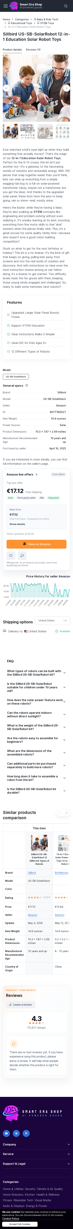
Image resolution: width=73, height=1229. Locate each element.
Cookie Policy (10, 1218)
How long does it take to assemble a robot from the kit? (32, 778)
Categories (22, 19)
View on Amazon (39, 544)
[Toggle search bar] (66, 6)
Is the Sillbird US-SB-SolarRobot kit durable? (31, 790)
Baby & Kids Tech (47, 19)
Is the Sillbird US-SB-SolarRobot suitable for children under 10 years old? (32, 687)
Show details (17, 524)
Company (9, 1144)
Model (7, 369)
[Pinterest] (26, 1133)
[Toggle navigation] (5, 6)
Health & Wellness (48, 1194)
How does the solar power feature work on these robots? (35, 701)
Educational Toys (21, 23)
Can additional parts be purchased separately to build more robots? (31, 765)
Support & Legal (14, 1163)
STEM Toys (47, 23)
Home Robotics (13, 1194)
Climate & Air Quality (50, 1189)
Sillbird (32, 872)
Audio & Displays (13, 1206)
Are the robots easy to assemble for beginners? (32, 739)
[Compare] (22, 555)
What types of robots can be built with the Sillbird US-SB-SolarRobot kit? (34, 672)
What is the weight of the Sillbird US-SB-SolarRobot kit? (33, 727)
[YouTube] (6, 1133)
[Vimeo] (16, 1133)
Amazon (32, 914)
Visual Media (43, 1200)
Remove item (64, 620)
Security (30, 1189)
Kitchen (30, 1194)
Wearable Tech (23, 1200)
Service (8, 1154)
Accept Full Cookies (19, 1224)
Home (6, 19)
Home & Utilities (13, 1189)
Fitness (7, 1200)
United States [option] (46, 620)
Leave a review (22, 1004)
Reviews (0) (33, 49)
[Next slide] (66, 88)
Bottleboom (62, 872)
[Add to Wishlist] (11, 555)
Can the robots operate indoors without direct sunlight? (29, 714)
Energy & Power (36, 1206)
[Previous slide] (6, 88)
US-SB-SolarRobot (16, 376)
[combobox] (52, 620)
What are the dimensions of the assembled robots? (29, 752)
